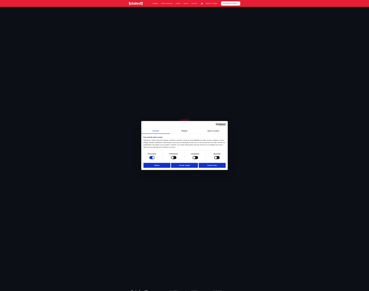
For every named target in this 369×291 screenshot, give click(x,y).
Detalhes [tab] (184, 131)
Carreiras (194, 3)
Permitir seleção (184, 165)
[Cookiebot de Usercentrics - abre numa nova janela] (217, 124)
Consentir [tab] (155, 131)
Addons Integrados (167, 3)
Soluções (155, 3)
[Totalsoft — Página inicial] (136, 3)
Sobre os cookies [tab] (213, 131)
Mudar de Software (211, 3)
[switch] (173, 157)
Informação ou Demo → (230, 3)
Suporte (186, 3)
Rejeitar (157, 165)
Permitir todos (212, 165)
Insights (178, 3)
